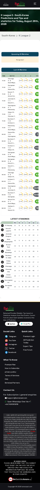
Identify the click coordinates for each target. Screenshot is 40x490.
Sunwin (11, 427)
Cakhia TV (12, 437)
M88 (15, 421)
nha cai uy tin (22, 421)
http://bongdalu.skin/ (28, 445)
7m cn (21, 427)
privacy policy (10, 372)
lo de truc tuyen (10, 419)
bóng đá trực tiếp (23, 419)
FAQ (6, 379)
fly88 (34, 417)
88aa (16, 427)
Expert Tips (28, 346)
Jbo (12, 421)
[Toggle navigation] (35, 4)
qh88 (12, 415)
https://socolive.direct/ (11, 435)
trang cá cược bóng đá (23, 417)
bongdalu (7, 449)
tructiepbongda (9, 417)
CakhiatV (20, 437)
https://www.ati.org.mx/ (15, 439)
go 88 (27, 427)
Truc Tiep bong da (27, 423)
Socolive (24, 453)
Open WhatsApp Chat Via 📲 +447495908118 (18, 402)
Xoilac (23, 449)
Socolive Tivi (15, 449)
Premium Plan (10, 364)
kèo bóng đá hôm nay (13, 423)
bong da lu (29, 425)
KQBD (6, 437)
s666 (15, 441)
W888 (21, 433)
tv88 (12, 443)
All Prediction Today (28, 341)
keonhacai (31, 421)
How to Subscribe (12, 368)
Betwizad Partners (12, 383)
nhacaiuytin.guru (24, 429)
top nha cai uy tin (18, 425)
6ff (5, 439)
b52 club (33, 439)
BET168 (18, 453)
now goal (30, 415)
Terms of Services (12, 375)
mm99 (26, 433)
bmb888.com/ (10, 453)
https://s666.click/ (30, 437)
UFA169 (32, 455)
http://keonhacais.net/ (12, 445)
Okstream (8, 425)
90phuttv (29, 449)
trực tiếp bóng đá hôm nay (21, 431)
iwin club (31, 453)
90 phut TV (13, 429)
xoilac (6, 429)
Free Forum (27, 350)
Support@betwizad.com (17, 398)
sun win (6, 441)
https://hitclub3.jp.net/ (29, 435)
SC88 (30, 433)
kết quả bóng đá (20, 415)
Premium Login (29, 336)
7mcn (19, 455)
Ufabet (32, 427)
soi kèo (26, 439)
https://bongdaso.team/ (19, 447)
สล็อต (7, 455)
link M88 (15, 433)
